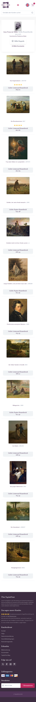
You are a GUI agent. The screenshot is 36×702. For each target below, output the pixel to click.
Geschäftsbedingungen (7, 639)
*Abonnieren (28, 685)
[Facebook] (6, 664)
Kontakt (3, 631)
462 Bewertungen (12, 616)
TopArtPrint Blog (5, 655)
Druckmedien (5, 652)
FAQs (2, 633)
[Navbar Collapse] (18, 5)
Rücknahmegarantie (6, 641)
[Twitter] (2, 664)
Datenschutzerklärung (7, 636)
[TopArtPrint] (5, 5)
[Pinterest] (14, 664)
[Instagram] (10, 664)
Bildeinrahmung (5, 650)
